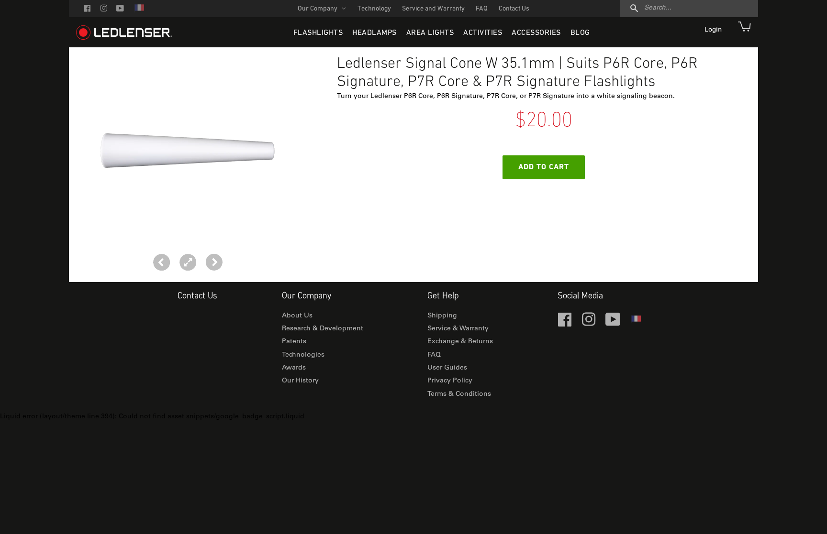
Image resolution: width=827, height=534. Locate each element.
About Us (297, 316)
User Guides (447, 368)
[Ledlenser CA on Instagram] (103, 9)
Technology (374, 8)
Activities (482, 33)
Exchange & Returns (460, 341)
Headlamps (374, 33)
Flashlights (318, 33)
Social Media (580, 296)
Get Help (442, 296)
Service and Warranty (433, 8)
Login (714, 30)
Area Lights (430, 33)
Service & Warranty (458, 329)
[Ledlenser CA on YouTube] (120, 9)
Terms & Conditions (459, 394)
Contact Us (514, 8)
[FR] (139, 10)
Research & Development (322, 329)
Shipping (442, 316)
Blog (580, 33)
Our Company (318, 8)
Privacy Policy (449, 381)
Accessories (536, 33)
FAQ (482, 8)
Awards (294, 368)
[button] (214, 262)
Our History (300, 381)
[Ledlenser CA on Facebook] (87, 9)
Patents (294, 341)
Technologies (303, 355)
